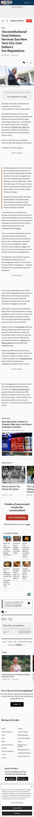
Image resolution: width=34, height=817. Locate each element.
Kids (3, 738)
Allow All (17, 813)
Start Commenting (17, 517)
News (3, 728)
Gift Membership (23, 735)
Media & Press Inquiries (22, 745)
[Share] (30, 62)
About (4, 741)
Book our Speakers (8, 751)
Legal (19, 741)
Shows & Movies (7, 732)
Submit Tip (17, 704)
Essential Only (17, 808)
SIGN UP (29, 20)
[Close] (32, 787)
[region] (17, 800)
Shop (3, 735)
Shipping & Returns (24, 750)
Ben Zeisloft (5, 55)
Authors (4, 748)
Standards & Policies (24, 753)
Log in (27, 524)
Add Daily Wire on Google (18, 97)
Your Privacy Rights (24, 738)
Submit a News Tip (23, 756)
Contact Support (23, 732)
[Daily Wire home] (17, 21)
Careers (20, 728)
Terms (4, 754)
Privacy (4, 758)
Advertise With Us (7, 745)
